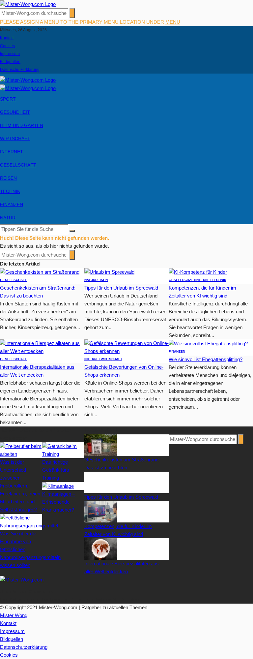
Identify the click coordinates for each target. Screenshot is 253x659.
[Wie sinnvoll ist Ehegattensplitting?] (208, 343)
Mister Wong (13, 615)
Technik (10, 191)
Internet (11, 151)
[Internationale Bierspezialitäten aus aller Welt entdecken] (42, 347)
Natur (7, 217)
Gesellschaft (18, 165)
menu (172, 22)
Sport (8, 99)
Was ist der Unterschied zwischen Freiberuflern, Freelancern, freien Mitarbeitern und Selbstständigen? (20, 485)
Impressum (10, 53)
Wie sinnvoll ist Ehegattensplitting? (205, 359)
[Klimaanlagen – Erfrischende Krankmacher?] (58, 485)
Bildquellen (10, 61)
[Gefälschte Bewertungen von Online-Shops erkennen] (126, 347)
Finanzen (11, 204)
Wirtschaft (15, 138)
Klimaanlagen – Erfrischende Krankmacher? (58, 502)
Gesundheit (15, 112)
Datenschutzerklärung (20, 69)
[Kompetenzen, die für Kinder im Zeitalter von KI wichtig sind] (198, 271)
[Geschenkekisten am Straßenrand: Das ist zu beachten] (39, 271)
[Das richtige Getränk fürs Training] (63, 450)
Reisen (8, 178)
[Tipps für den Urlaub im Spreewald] (109, 271)
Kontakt (7, 38)
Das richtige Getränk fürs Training (55, 470)
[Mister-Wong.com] (28, 4)
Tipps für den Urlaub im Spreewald (121, 288)
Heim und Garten (21, 125)
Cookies (7, 46)
